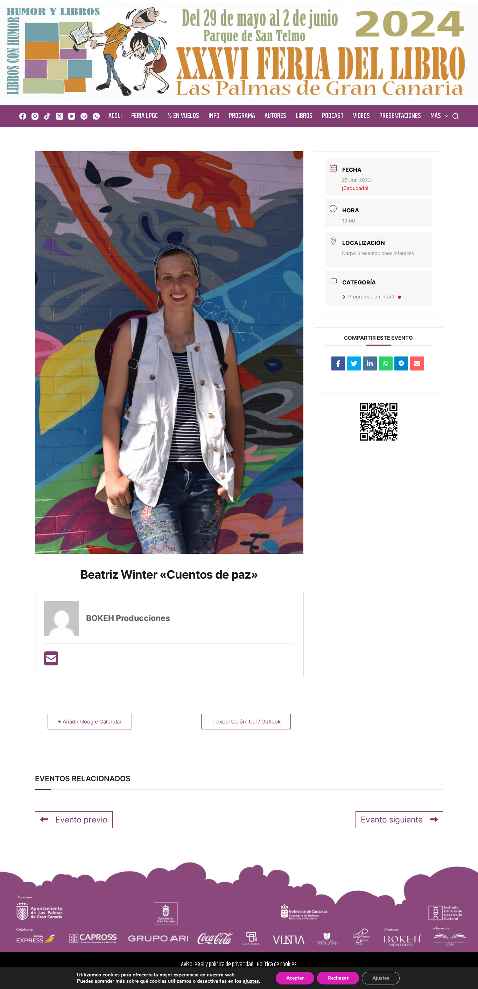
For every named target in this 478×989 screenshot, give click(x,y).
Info (214, 116)
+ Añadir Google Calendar (90, 721)
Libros (304, 116)
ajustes (251, 981)
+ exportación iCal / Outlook (246, 721)
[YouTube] (71, 116)
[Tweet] (354, 363)
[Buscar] (455, 116)
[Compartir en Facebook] (338, 363)
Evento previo (81, 820)
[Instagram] (34, 116)
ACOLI (115, 116)
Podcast (333, 116)
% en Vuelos (183, 116)
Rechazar (338, 978)
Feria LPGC (144, 116)
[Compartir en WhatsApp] (386, 363)
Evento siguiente (392, 820)
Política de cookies (277, 964)
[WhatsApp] (96, 116)
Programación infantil (372, 296)
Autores (275, 116)
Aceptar (295, 978)
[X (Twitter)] (59, 116)
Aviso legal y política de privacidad (217, 964)
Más (435, 116)
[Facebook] (22, 116)
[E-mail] (51, 661)
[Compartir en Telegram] (401, 363)
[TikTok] (47, 116)
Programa (242, 116)
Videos (361, 116)
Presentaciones (400, 116)
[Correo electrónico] (417, 363)
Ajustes (380, 978)
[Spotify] (83, 116)
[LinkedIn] (370, 363)
